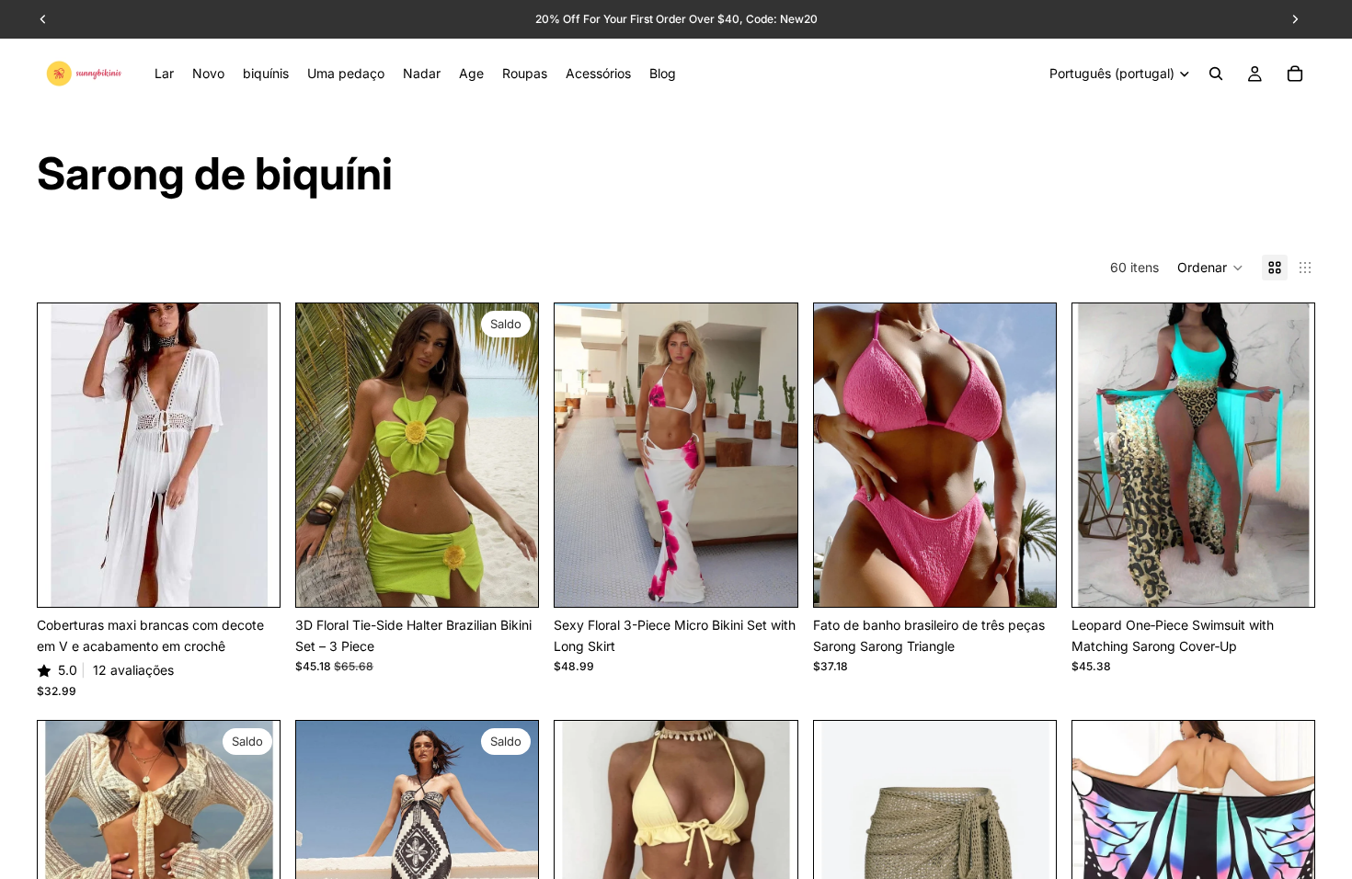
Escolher (267, 578)
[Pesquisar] (1216, 73)
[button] (1210, 267)
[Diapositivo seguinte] (252, 455)
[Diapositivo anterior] (65, 455)
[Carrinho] (1295, 73)
